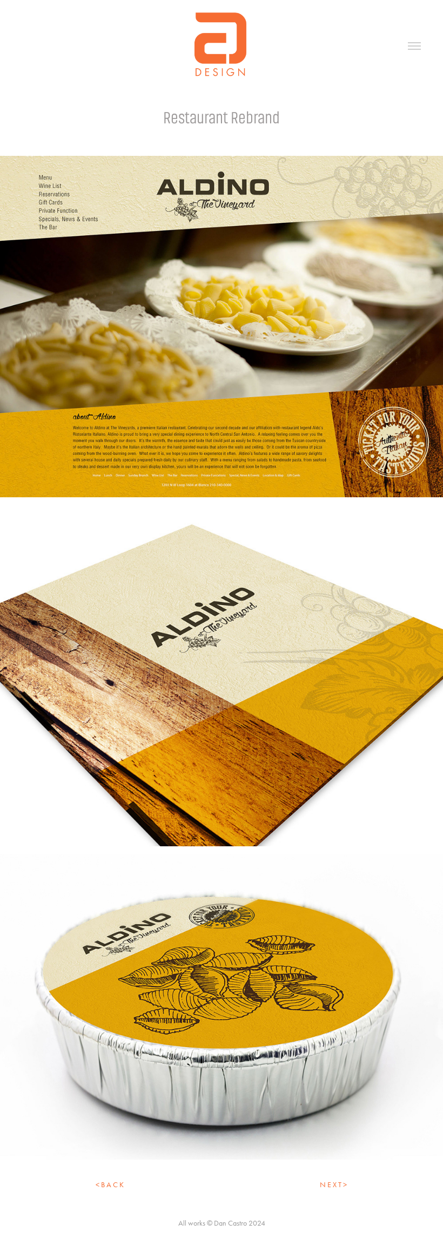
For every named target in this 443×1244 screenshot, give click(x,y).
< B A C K (110, 1184)
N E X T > (333, 1184)
